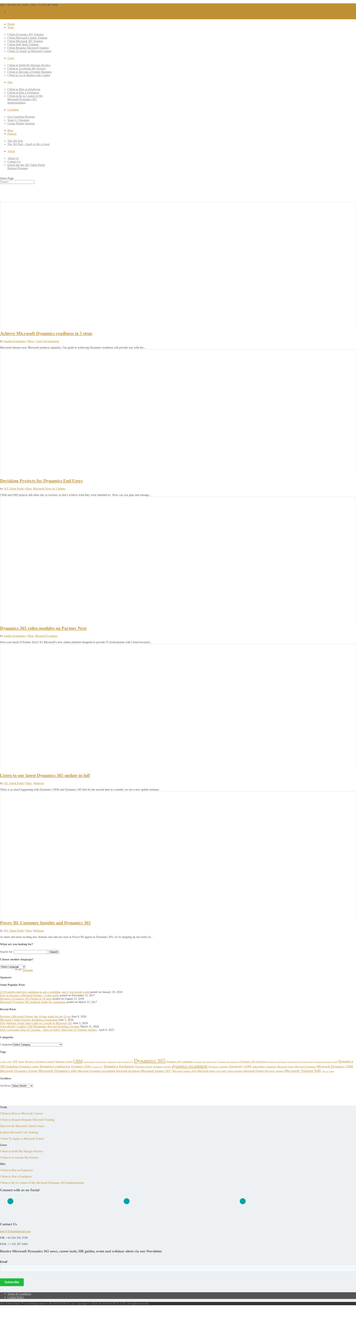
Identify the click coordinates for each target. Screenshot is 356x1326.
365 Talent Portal (14, 488)
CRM (78, 1061)
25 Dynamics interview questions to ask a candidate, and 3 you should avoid (44, 992)
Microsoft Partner (253, 1071)
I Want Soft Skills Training (23, 44)
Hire (10, 82)
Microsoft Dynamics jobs (57, 1071)
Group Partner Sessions (21, 123)
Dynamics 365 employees (228, 1062)
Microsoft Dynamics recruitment (96, 1071)
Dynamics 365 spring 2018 (325, 1062)
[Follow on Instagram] (243, 1201)
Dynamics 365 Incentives (253, 1061)
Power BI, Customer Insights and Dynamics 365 (45, 922)
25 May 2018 (6, 1062)
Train (10, 27)
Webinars (38, 783)
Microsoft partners (274, 1071)
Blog (10, 130)
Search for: (6, 951)
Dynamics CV (97, 1067)
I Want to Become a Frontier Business (29, 71)
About (11, 151)
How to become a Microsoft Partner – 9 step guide (29, 995)
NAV (317, 1071)
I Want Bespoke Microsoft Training (28, 47)
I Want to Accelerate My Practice (26, 68)
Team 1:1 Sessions (18, 120)
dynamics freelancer (119, 1066)
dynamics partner (162, 1066)
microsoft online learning (229, 1071)
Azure (21, 1061)
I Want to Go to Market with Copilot (28, 75)
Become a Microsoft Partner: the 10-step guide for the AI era (35, 1016)
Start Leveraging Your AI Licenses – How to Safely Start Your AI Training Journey (49, 1029)
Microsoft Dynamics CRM (335, 1066)
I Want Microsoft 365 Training (25, 41)
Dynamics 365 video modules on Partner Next (43, 628)
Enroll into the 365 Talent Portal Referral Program (26, 166)
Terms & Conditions (19, 1293)
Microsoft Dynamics (305, 1066)
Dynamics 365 (150, 1061)
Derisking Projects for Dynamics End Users (41, 480)
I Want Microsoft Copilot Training (27, 37)
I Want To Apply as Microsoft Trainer (29, 51)
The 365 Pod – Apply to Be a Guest (28, 144)
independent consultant (264, 1066)
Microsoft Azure (285, 1066)
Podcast (12, 133)
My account (14, 11)
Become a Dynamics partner (40, 1061)
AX (14, 1061)
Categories (6, 1044)
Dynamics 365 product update (300, 1062)
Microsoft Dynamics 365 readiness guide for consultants (33, 1002)
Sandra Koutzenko (15, 341)
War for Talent (328, 1071)
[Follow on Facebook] (127, 1201)
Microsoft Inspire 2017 (156, 1071)
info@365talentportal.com (15, 1231)
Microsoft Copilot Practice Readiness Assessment (29, 1019)
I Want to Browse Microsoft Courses (21, 1113)
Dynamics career (29, 1066)
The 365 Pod (15, 140)
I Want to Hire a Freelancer (23, 92)
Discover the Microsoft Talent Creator (22, 1126)
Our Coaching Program (21, 116)
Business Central (63, 1061)
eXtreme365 (235, 1066)
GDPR (247, 1066)
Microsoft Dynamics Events (19, 1071)
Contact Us (14, 161)
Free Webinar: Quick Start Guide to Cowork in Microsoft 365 (36, 1023)
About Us (13, 158)
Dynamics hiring (143, 1066)
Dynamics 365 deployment (205, 1062)
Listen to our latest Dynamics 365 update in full (45, 775)
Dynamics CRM (80, 1066)
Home (11, 24)
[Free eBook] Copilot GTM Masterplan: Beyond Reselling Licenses (40, 1026)
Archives (5, 1085)
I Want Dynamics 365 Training (25, 34)
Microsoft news (206, 1071)
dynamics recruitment (189, 1066)
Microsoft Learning (46, 635)
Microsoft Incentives (128, 1071)
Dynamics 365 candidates (179, 1061)
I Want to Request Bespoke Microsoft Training (27, 1119)
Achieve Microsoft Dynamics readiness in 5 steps (46, 333)
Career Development (47, 341)
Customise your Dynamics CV (120, 1062)
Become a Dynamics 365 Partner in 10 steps (26, 998)
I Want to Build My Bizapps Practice (28, 65)
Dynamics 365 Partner (276, 1062)
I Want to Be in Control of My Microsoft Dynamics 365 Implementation (25, 99)
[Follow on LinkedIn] (10, 1201)
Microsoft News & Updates (49, 488)
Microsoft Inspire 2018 (184, 1071)
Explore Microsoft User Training (19, 1132)
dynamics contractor (54, 1066)
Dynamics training (218, 1066)
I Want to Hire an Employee (23, 89)
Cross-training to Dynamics (95, 1062)
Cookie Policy (15, 1297)
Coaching (13, 109)
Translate (27, 970)
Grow (10, 58)
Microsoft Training (299, 1071)
